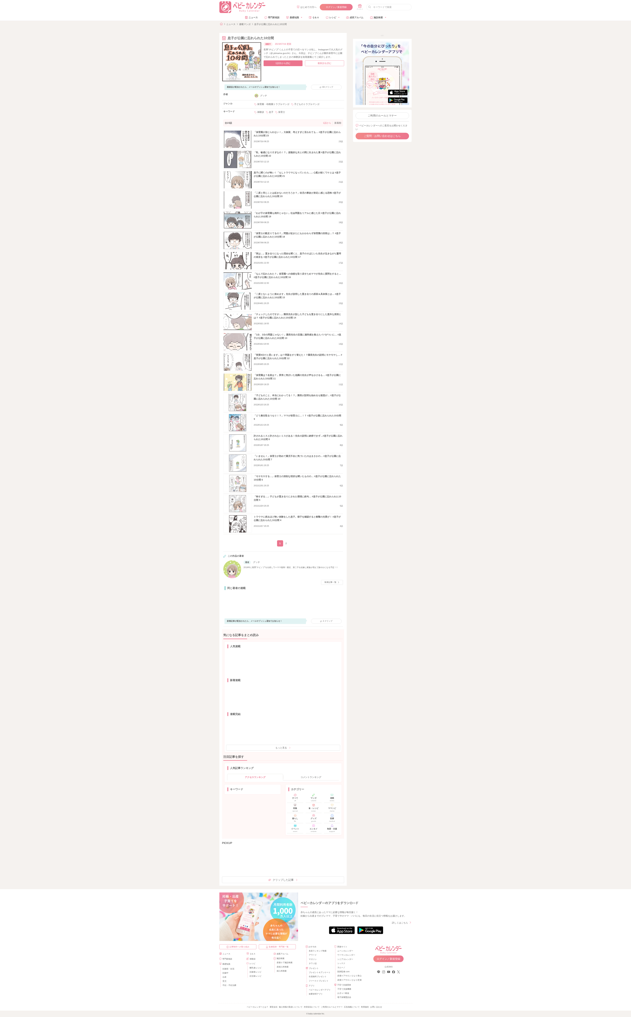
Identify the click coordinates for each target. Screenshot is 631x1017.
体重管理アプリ (316, 994)
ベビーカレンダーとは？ (257, 1007)
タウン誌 (313, 963)
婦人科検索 (282, 971)
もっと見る (281, 747)
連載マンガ (245, 24)
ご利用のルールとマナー (382, 115)
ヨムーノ (341, 967)
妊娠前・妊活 (228, 969)
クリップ (327, 87)
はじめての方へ (308, 7)
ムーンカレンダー (345, 951)
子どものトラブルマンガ (306, 104)
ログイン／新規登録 (336, 7)
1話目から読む (283, 63)
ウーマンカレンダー (346, 955)
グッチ (263, 95)
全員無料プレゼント (318, 976)
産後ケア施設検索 (284, 962)
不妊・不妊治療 (229, 985)
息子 (271, 112)
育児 (224, 981)
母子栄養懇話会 (344, 997)
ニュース (253, 17)
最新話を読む (324, 63)
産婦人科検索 (283, 967)
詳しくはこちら (400, 922)
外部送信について (312, 1007)
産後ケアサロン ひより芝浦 (349, 980)
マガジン (313, 959)
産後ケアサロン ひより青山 (349, 976)
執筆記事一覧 (330, 582)
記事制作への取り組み (239, 947)
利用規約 (365, 1007)
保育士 (281, 112)
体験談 (260, 112)
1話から (327, 123)
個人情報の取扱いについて (291, 1007)
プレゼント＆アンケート (319, 972)
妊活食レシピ (255, 976)
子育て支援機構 (344, 989)
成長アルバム (356, 17)
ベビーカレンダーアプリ (319, 990)
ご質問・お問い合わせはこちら (382, 136)
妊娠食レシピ (255, 972)
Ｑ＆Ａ (315, 17)
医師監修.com (343, 971)
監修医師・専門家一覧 (279, 947)
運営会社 (274, 1007)
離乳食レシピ (255, 968)
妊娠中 (225, 973)
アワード (313, 955)
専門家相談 (274, 17)
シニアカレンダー (345, 959)
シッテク (341, 963)
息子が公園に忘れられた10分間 (270, 24)
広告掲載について (352, 1007)
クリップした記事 (283, 879)
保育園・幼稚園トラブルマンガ (273, 104)
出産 (224, 977)
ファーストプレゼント (318, 981)
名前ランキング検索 (318, 951)
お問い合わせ (376, 1007)
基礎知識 (294, 17)
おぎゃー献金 (343, 993)
